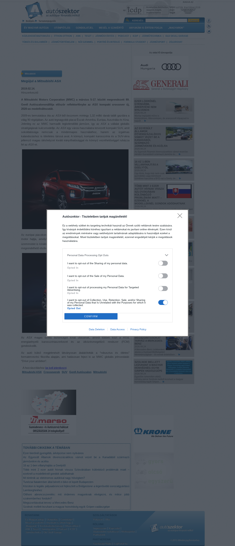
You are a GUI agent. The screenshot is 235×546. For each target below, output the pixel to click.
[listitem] (117, 255)
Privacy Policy (138, 329)
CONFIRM (91, 316)
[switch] (163, 263)
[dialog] (117, 273)
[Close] (181, 216)
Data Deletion (97, 329)
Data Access (117, 329)
